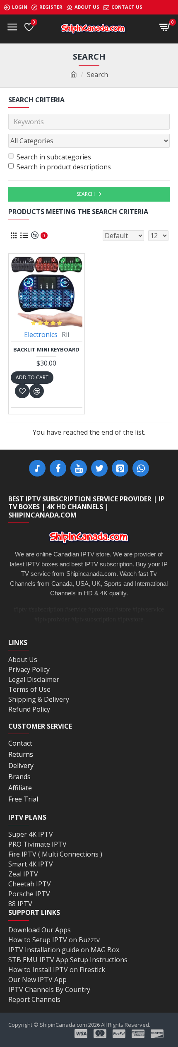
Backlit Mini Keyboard (46, 349)
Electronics (41, 334)
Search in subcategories (54, 156)
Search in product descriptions (64, 166)
